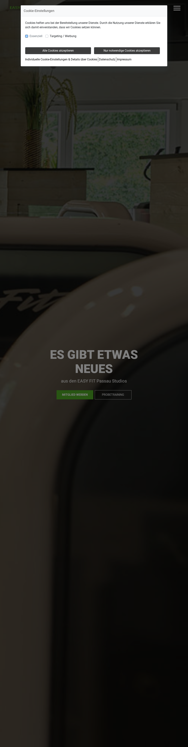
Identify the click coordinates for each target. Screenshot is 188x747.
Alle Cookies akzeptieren (58, 50)
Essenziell (36, 36)
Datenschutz (107, 59)
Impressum (124, 59)
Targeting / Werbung (63, 36)
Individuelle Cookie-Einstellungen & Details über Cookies (61, 59)
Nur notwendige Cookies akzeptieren (127, 50)
